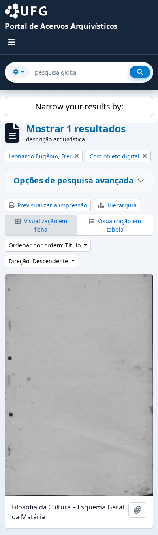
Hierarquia (121, 205)
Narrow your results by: (79, 106)
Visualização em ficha (44, 225)
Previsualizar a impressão (51, 205)
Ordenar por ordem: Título (45, 245)
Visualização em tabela (118, 225)
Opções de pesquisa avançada (73, 180)
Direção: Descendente (39, 261)
